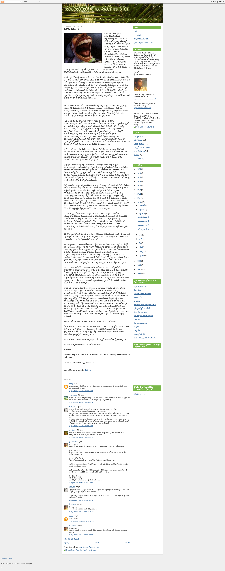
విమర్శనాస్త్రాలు (139, 144)
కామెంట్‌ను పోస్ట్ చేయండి (71, 539)
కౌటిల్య (71, 383)
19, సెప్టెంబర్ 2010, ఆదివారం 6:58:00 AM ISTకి (81, 426)
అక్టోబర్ (142, 210)
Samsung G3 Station (6, 558)
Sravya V (72, 406)
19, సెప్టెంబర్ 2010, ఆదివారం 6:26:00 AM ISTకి (81, 402)
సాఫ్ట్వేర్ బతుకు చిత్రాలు (142, 147)
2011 (139, 198)
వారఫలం (137, 319)
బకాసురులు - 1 (71, 28)
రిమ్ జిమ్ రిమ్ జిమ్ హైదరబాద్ (145, 305)
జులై (140, 235)
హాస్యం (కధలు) (139, 136)
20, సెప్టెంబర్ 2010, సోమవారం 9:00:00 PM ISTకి (81, 534)
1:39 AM (88, 370)
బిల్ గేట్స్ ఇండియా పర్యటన (143, 316)
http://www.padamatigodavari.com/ (145, 99)
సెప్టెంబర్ (142, 214)
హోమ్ (97, 543)
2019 (139, 173)
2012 (139, 194)
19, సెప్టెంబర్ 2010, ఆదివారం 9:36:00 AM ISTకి (81, 437)
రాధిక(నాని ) (72, 430)
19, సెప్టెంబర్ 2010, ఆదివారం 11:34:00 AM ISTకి (81, 482)
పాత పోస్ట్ (128, 543)
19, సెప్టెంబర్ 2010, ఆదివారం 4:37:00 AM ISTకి (81, 391)
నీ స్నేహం (137, 327)
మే (140, 243)
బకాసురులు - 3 (143, 217)
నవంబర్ (142, 205)
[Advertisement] (145, 409)
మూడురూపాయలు (140, 323)
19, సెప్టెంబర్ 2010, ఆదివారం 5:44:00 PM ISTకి (81, 500)
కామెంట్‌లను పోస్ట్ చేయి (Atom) (89, 547)
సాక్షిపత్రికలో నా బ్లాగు (141, 39)
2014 (139, 186)
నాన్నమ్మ (137, 301)
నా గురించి (137, 35)
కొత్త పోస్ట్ (66, 543)
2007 (139, 269)
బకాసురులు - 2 (143, 221)
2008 (139, 265)
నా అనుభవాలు (139, 151)
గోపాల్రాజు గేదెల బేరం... (146, 229)
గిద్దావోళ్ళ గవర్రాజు (140, 286)
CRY (2, 567)
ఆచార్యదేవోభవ (139, 334)
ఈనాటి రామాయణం (141, 312)
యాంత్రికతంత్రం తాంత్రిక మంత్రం (145, 338)
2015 (139, 181)
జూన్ (141, 239)
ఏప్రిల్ (141, 247)
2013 (139, 190)
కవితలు (136, 155)
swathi (71, 516)
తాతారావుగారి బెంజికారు (142, 294)
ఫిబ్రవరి (141, 256)
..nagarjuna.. (73, 395)
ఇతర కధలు (138, 140)
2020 (139, 169)
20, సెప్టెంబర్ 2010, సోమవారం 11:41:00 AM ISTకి (81, 521)
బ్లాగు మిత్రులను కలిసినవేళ (143, 43)
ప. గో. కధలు (138, 158)
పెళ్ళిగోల (137, 330)
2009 (139, 261)
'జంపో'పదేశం (138, 297)
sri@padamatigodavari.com (142, 108)
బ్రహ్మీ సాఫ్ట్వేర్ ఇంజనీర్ (142, 308)
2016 (139, 177)
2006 (139, 273)
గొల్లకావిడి (137, 290)
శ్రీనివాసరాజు (73, 441)
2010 (139, 202)
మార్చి (141, 251)
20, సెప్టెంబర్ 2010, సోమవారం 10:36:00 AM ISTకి (81, 511)
